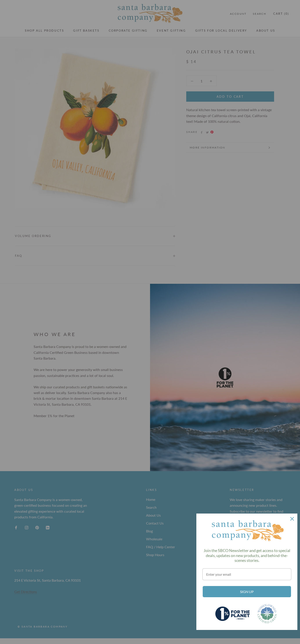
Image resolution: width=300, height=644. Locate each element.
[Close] (292, 519)
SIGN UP (247, 592)
